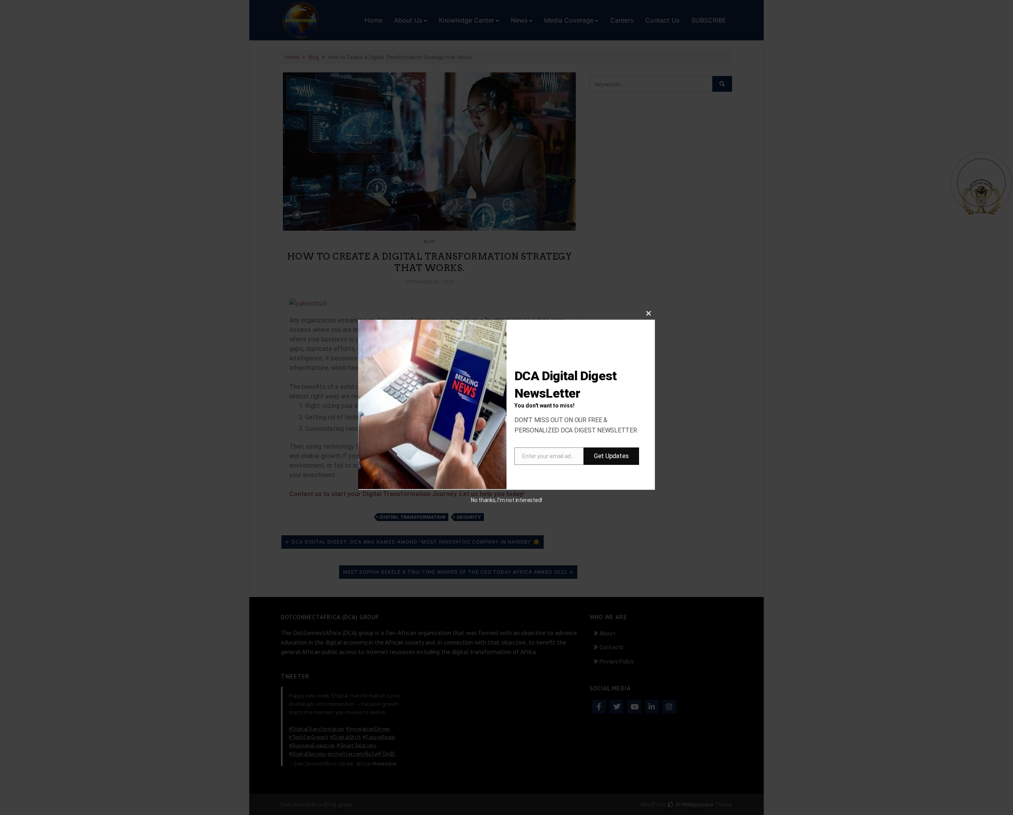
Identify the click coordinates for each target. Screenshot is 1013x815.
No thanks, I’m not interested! (506, 500)
